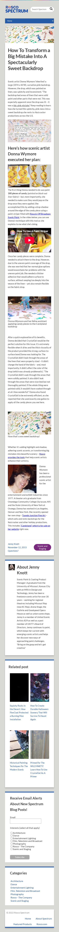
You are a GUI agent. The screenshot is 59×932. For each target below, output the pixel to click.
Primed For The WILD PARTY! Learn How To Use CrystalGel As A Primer (38, 769)
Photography (17, 894)
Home (28, 918)
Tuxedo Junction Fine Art (34, 515)
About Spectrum (44, 918)
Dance (14, 884)
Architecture (17, 881)
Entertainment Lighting (22, 887)
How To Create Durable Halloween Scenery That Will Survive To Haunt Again (39, 712)
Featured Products (22, 924)
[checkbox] (29, 840)
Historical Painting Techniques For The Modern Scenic (19, 766)
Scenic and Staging (42, 547)
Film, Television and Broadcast (25, 890)
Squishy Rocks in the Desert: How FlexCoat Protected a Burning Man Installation (19, 712)
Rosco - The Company (21, 897)
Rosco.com (42, 924)
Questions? (13, 550)
